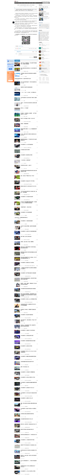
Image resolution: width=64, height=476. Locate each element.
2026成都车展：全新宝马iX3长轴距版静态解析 (28, 231)
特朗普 (27, 126)
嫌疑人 (27, 194)
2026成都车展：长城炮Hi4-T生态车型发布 (28, 330)
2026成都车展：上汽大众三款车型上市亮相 (28, 471)
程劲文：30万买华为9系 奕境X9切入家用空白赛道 (29, 103)
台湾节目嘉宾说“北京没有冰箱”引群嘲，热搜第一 (29, 98)
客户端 (27, 10)
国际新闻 (25, 173)
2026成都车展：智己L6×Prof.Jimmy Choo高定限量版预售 (28, 352)
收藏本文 (31, 6)
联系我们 (40, 78)
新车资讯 (25, 121)
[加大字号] (36, 6)
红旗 (27, 317)
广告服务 (44, 77)
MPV (30, 359)
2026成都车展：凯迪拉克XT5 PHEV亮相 (27, 180)
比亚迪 (28, 380)
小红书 (26, 168)
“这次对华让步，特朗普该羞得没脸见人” (21, 217)
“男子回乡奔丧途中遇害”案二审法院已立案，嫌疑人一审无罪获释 (29, 192)
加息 (27, 244)
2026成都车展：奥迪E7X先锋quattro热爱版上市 (28, 409)
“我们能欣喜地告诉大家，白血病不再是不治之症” (22, 78)
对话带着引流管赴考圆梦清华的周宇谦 (27, 413)
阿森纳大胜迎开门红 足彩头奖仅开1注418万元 (28, 186)
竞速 (30, 147)
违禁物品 (25, 194)
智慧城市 (25, 312)
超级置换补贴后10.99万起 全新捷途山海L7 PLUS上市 (28, 466)
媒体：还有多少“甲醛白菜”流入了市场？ (27, 175)
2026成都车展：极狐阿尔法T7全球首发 (27, 262)
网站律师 (44, 79)
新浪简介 (40, 77)
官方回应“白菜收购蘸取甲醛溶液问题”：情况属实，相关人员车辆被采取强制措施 (29, 202)
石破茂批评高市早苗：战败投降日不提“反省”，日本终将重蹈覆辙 (29, 305)
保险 (25, 142)
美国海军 (27, 210)
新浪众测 (34, 9)
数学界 (27, 364)
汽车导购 (26, 390)
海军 (24, 163)
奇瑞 (30, 291)
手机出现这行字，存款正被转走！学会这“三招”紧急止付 (29, 320)
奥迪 (30, 411)
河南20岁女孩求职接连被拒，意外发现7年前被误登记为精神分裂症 (28, 279)
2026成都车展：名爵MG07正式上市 (27, 398)
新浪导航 (49, 1)
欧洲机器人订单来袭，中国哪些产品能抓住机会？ (28, 310)
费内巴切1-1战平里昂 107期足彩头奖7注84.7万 (29, 424)
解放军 (28, 229)
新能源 (26, 137)
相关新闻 (17, 60)
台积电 (22, 30)
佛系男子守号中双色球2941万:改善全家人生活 (28, 444)
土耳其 (27, 239)
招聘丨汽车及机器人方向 (25, 366)
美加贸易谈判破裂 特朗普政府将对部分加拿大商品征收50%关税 (29, 171)
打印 (34, 48)
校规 (25, 90)
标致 (27, 302)
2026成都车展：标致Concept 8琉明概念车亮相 (29, 299)
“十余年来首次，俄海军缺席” (26, 160)
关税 (28, 173)
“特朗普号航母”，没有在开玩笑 (26, 207)
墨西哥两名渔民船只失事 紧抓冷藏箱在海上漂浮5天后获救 (29, 253)
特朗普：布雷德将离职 (24, 123)
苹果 (19, 14)
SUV (29, 199)
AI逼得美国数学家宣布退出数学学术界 (27, 361)
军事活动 (26, 229)
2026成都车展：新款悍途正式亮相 (26, 154)
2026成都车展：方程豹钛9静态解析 (27, 220)
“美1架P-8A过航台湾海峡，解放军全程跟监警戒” (28, 226)
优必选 (24, 328)
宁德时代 (27, 121)
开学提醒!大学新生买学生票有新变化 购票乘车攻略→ (28, 74)
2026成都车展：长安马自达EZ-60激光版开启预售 (29, 393)
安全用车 (26, 375)
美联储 (24, 244)
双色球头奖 (28, 453)
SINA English (47, 79)
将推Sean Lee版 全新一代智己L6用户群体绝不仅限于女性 (29, 456)
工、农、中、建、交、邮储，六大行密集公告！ (29, 92)
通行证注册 (47, 78)
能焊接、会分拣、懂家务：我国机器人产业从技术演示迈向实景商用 (29, 284)
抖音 (24, 168)
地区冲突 (25, 239)
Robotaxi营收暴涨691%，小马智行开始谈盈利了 (29, 461)
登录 (30, 57)
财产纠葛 (26, 260)
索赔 (27, 260)
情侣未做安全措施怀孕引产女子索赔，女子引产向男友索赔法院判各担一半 (29, 258)
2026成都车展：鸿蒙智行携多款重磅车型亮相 (28, 356)
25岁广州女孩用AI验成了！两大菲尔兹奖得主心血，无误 (29, 82)
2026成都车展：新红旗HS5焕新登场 (27, 314)
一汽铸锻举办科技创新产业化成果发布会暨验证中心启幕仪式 (29, 268)
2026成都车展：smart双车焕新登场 (27, 144)
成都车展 (29, 121)
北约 (25, 163)
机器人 (27, 71)
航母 (25, 210)
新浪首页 (46, 1)
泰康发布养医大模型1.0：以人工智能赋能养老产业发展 (29, 129)
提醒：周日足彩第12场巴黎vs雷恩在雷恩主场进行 (29, 404)
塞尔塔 (28, 437)
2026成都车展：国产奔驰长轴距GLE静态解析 (28, 272)
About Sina (47, 77)
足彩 (24, 189)
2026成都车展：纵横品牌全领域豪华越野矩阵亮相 (29, 383)
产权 (24, 142)
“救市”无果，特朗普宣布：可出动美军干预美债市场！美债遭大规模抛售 (29, 63)
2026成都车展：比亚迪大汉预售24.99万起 (28, 377)
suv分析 (26, 333)
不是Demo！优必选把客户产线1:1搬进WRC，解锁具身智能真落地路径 (28, 326)
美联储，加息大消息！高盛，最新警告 (27, 241)
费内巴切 (29, 427)
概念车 (29, 302)
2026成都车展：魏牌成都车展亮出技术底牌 (28, 340)
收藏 (29, 48)
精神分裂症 (25, 281)
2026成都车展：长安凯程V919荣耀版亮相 (28, 372)
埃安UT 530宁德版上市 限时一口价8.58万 (28, 118)
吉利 (24, 137)
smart (27, 147)
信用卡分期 (26, 95)
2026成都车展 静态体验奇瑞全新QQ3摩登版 (28, 288)
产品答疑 (40, 79)
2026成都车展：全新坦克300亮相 (26, 345)
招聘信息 (44, 78)
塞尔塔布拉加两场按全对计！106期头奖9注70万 (29, 434)
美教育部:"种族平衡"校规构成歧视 (26, 87)
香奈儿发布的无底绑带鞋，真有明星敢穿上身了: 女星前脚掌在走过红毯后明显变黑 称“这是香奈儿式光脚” (29, 294)
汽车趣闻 (26, 291)
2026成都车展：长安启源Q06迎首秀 (27, 196)
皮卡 (31, 338)
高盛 (26, 244)
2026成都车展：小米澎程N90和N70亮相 (27, 439)
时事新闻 (25, 126)
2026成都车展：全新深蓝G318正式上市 (27, 387)
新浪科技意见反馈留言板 (43, 74)
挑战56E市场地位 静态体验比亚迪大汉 (27, 429)
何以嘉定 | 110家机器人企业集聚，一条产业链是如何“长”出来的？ (28, 114)
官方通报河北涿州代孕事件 (25, 149)
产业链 (26, 116)
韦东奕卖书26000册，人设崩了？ (26, 165)
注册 (32, 57)
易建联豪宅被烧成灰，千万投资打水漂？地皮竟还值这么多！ (29, 140)
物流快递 (25, 286)
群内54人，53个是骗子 (24, 107)
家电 (24, 100)
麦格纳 (32, 265)
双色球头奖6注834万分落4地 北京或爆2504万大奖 (29, 451)
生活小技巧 (26, 234)
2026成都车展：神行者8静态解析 (26, 212)
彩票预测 (26, 448)
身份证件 (26, 76)
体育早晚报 (26, 406)
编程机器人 (25, 71)
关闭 (36, 48)
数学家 (25, 364)
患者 (27, 281)
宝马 (30, 234)
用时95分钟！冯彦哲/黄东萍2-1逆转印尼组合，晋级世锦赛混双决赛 (29, 247)
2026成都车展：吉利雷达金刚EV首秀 (27, 335)
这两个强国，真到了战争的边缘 (26, 236)
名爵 (27, 401)
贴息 (24, 95)
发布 (35, 57)
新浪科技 (44, 1)
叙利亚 (29, 239)
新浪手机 (42, 1)
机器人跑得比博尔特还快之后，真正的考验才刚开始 (29, 69)
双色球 (28, 448)
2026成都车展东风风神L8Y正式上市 (27, 418)
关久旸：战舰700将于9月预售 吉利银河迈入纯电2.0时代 (28, 134)
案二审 (29, 194)
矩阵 (27, 385)
